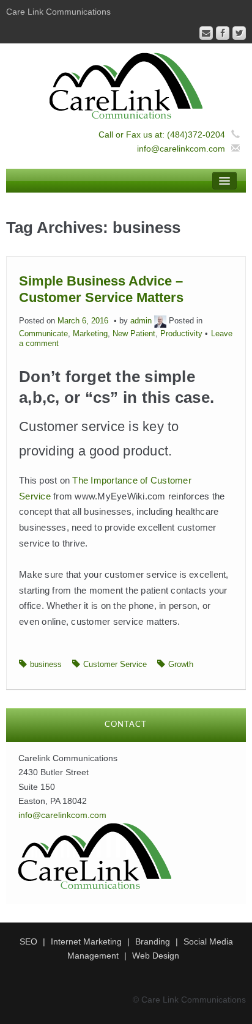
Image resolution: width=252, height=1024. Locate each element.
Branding (152, 941)
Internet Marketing (86, 941)
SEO (28, 941)
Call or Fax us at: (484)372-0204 (161, 134)
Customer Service (115, 664)
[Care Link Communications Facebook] (222, 33)
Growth (180, 664)
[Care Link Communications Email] (206, 33)
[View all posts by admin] (160, 321)
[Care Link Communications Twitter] (239, 33)
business (46, 664)
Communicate (43, 334)
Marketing (90, 334)
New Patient (134, 334)
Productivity (181, 334)
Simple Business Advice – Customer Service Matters (101, 289)
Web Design (155, 955)
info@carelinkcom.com (181, 148)
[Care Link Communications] (126, 85)
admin (141, 321)
